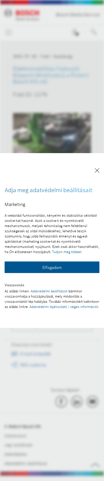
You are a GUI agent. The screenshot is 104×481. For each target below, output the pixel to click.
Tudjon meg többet (66, 252)
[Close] (97, 171)
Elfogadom (52, 267)
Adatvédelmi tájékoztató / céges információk (64, 306)
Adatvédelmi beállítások (49, 291)
